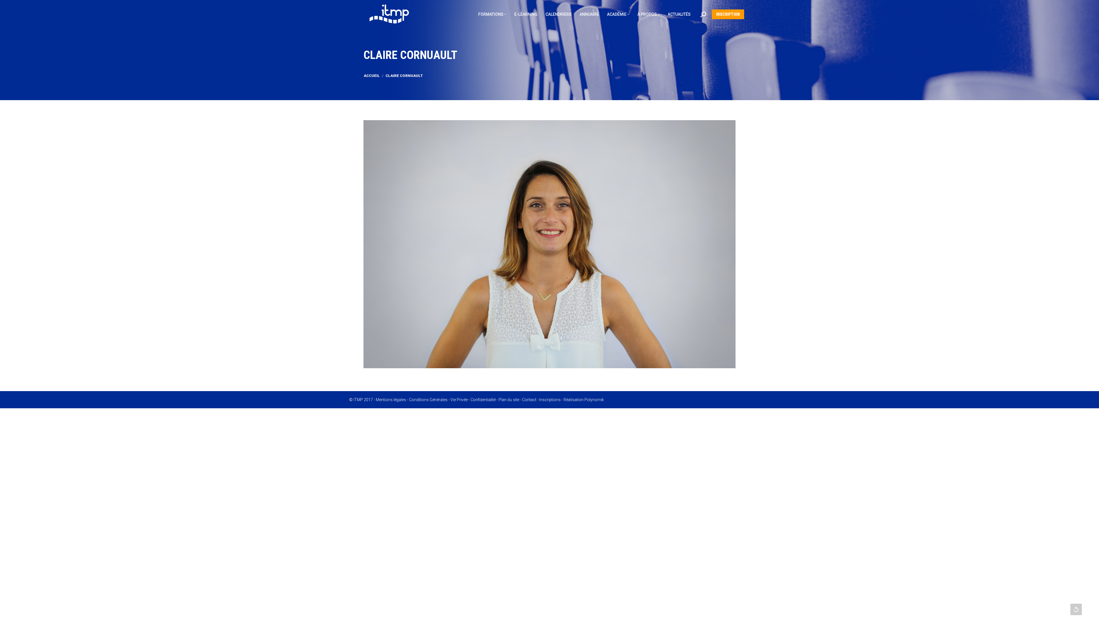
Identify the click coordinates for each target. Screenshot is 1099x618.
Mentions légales (391, 399)
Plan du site (509, 399)
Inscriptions (550, 399)
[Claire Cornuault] (549, 244)
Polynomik (594, 399)
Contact (529, 399)
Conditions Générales (428, 399)
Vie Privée (459, 399)
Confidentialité (483, 399)
